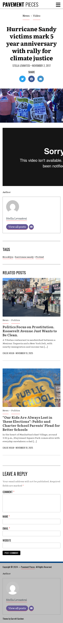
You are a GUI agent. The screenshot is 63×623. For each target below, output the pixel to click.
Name (6, 516)
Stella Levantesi (21, 66)
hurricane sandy (24, 256)
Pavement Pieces (28, 567)
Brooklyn (8, 256)
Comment (8, 492)
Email (6, 528)
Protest (40, 256)
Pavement (20, 4)
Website (7, 540)
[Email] (31, 227)
